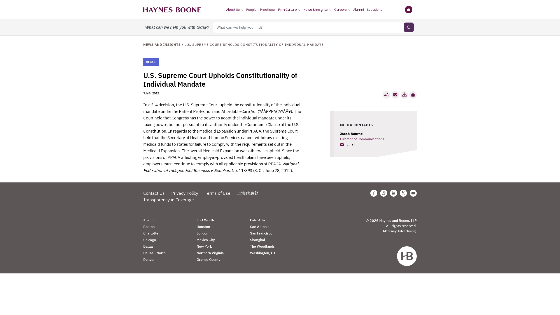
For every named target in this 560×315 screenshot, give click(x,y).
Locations (374, 9)
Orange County (208, 259)
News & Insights (316, 9)
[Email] (395, 95)
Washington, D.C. (263, 253)
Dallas (148, 246)
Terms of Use (217, 193)
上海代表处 (248, 193)
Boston (149, 226)
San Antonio (260, 226)
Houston (203, 226)
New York (204, 246)
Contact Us (154, 193)
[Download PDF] (404, 95)
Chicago (149, 240)
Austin (148, 220)
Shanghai (257, 240)
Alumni (358, 9)
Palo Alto (257, 220)
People (251, 9)
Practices (267, 9)
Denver (149, 259)
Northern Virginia (210, 253)
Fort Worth (205, 220)
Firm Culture (287, 9)
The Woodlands (262, 246)
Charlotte (150, 233)
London (202, 233)
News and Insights (162, 44)
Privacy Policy (184, 193)
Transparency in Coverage (168, 200)
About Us (233, 9)
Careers (340, 9)
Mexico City (206, 240)
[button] (413, 95)
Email (350, 144)
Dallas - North (154, 253)
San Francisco (261, 233)
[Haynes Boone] (172, 9)
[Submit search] (409, 27)
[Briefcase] (408, 9)
